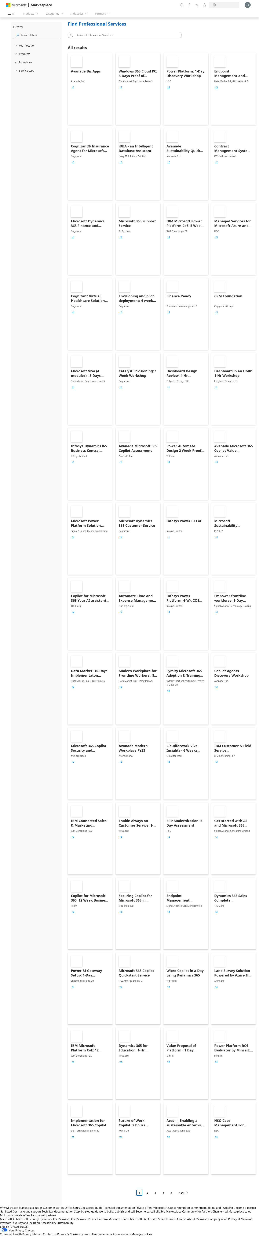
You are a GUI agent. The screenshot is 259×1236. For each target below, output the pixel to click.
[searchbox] (40, 35)
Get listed (6, 1211)
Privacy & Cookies (68, 1234)
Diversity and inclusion (26, 1223)
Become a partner (245, 1208)
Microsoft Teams (118, 1219)
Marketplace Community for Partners (189, 1211)
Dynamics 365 (48, 1219)
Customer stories (53, 1208)
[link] (90, 89)
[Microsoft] (16, 5)
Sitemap (37, 1234)
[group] (73, 87)
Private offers (144, 1208)
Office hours (72, 1208)
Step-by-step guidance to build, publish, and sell (104, 1211)
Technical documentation (119, 1208)
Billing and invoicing (220, 1208)
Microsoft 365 (66, 1219)
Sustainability (65, 1223)
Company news (217, 1219)
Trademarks (104, 1234)
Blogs (38, 1208)
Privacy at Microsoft (240, 1219)
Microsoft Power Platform (92, 1219)
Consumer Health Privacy (15, 1234)
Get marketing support (27, 1211)
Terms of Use (88, 1234)
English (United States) (14, 1226)
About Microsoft (197, 1219)
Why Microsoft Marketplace (17, 1208)
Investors (5, 1223)
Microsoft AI (7, 1219)
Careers (181, 1219)
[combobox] (125, 35)
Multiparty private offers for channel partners (28, 1215)
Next (181, 1192)
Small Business (167, 1219)
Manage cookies (141, 1234)
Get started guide (91, 1208)
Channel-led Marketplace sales (232, 1211)
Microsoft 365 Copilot (143, 1219)
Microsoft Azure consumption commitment (180, 1208)
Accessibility (48, 1223)
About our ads (122, 1234)
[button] (70, 35)
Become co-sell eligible (150, 1211)
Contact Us (50, 1234)
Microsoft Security (27, 1219)
